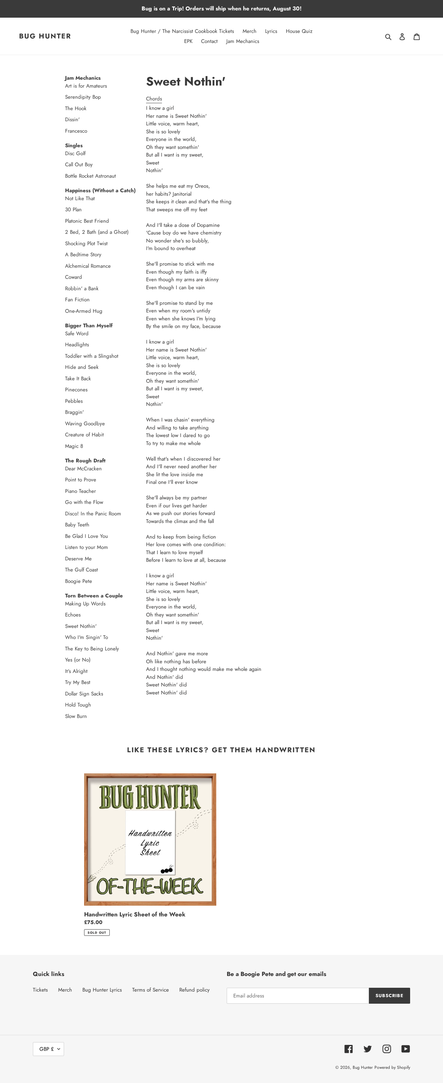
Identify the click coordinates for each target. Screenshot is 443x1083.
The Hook (72, 108)
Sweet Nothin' (72, 626)
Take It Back (72, 378)
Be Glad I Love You (72, 536)
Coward (72, 277)
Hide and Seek (72, 367)
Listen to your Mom (72, 547)
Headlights (72, 344)
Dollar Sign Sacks (72, 694)
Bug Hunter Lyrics (102, 990)
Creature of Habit (72, 434)
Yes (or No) (72, 660)
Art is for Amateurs (72, 86)
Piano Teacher (72, 491)
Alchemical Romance (72, 266)
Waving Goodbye (72, 423)
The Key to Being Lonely (72, 649)
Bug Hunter (45, 36)
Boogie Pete (72, 581)
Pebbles (72, 401)
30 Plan (72, 209)
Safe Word (72, 333)
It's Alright (72, 671)
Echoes (72, 615)
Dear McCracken (72, 468)
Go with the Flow (72, 502)
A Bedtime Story (72, 254)
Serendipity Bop (72, 97)
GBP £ (46, 1049)
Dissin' (72, 119)
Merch (65, 990)
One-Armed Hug (72, 311)
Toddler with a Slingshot (72, 356)
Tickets (40, 990)
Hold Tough (72, 705)
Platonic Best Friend (72, 221)
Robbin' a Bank (72, 288)
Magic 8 (72, 446)
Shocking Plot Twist (72, 243)
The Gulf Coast (72, 570)
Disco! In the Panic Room (72, 513)
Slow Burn (72, 716)
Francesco (72, 131)
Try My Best (72, 682)
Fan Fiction (72, 299)
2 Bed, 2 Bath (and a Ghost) (72, 232)
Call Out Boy (72, 164)
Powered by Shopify (392, 1067)
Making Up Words (72, 603)
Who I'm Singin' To (72, 637)
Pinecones (72, 389)
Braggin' (72, 412)
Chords (154, 99)
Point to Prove (72, 479)
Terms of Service (150, 990)
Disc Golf (72, 153)
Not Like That (72, 198)
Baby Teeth (72, 525)
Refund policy (194, 990)
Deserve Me (72, 558)
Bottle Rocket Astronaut (72, 176)
